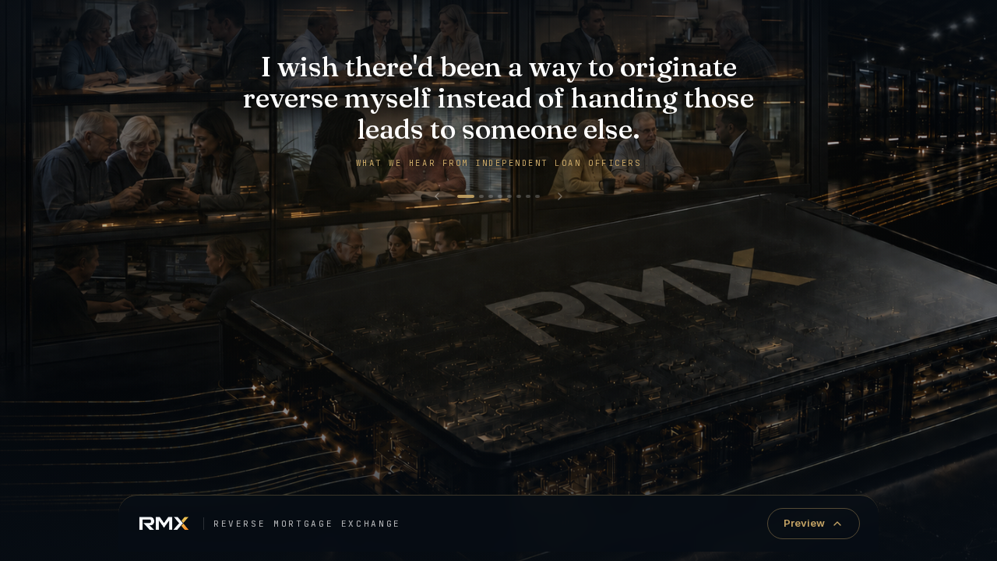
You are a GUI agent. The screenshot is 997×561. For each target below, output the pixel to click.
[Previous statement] (437, 196)
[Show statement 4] (500, 196)
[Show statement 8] (537, 196)
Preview (804, 523)
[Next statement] (560, 196)
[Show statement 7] (528, 196)
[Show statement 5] (509, 196)
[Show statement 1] (465, 196)
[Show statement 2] (481, 196)
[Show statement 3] (490, 196)
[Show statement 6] (518, 196)
